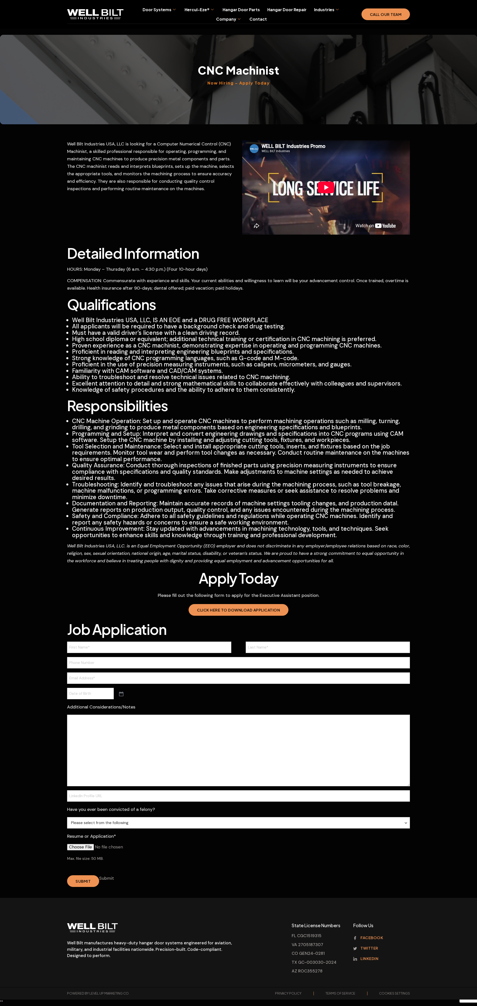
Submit (83, 881)
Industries (324, 9)
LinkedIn (369, 958)
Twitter (369, 948)
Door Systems (157, 9)
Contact (258, 19)
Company (226, 19)
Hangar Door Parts (241, 9)
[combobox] (238, 823)
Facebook (371, 937)
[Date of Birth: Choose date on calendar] (120, 693)
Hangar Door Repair (287, 9)
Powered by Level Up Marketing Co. (98, 993)
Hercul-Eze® (197, 9)
